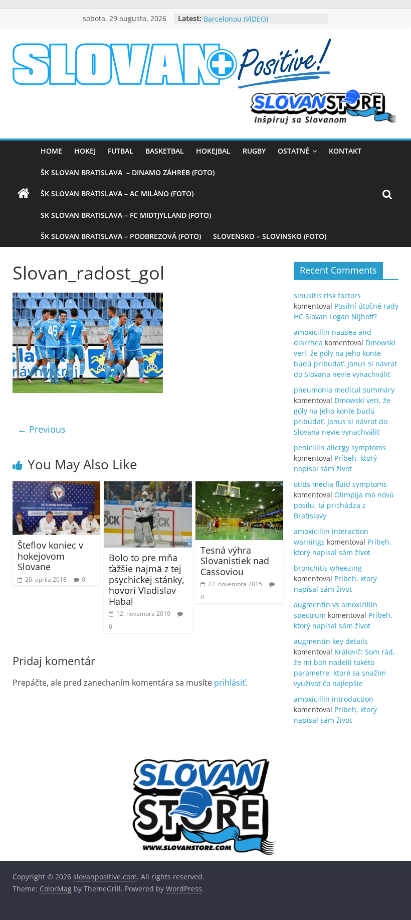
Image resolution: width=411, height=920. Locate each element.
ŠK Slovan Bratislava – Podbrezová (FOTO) (121, 236)
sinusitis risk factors (327, 295)
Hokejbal (213, 151)
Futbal (120, 151)
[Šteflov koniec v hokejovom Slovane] (57, 487)
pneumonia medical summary (344, 390)
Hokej (85, 151)
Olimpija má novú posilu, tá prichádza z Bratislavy (344, 505)
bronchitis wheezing (328, 568)
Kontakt (345, 151)
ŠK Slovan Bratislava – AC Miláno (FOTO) (117, 193)
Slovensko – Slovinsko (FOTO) (269, 236)
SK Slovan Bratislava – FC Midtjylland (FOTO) (126, 215)
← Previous (42, 429)
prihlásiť (229, 682)
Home (51, 151)
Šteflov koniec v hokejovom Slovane (50, 556)
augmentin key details (331, 641)
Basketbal (164, 151)
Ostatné (293, 151)
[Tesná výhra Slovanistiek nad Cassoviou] (239, 487)
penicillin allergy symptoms (340, 447)
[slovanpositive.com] (24, 193)
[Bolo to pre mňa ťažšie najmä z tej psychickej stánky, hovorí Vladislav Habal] (148, 487)
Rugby (254, 151)
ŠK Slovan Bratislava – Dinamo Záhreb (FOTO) (128, 172)
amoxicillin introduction (333, 699)
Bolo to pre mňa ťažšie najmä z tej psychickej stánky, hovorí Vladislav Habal (146, 579)
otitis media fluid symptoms (340, 484)
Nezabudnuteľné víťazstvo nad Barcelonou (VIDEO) (254, 20)
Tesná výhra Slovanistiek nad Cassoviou (234, 561)
